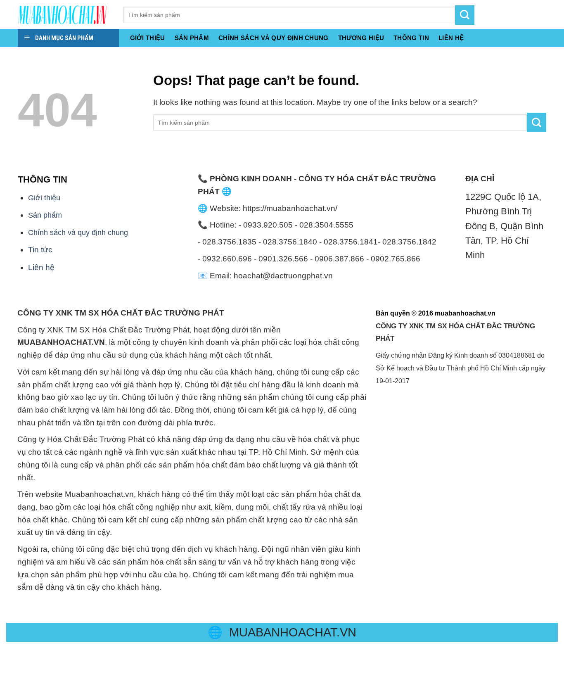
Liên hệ (41, 267)
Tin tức (40, 249)
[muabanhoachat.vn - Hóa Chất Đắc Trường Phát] (64, 14)
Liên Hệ (451, 37)
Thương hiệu (361, 37)
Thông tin (411, 37)
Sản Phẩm (192, 37)
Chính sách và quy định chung (273, 37)
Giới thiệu (147, 37)
